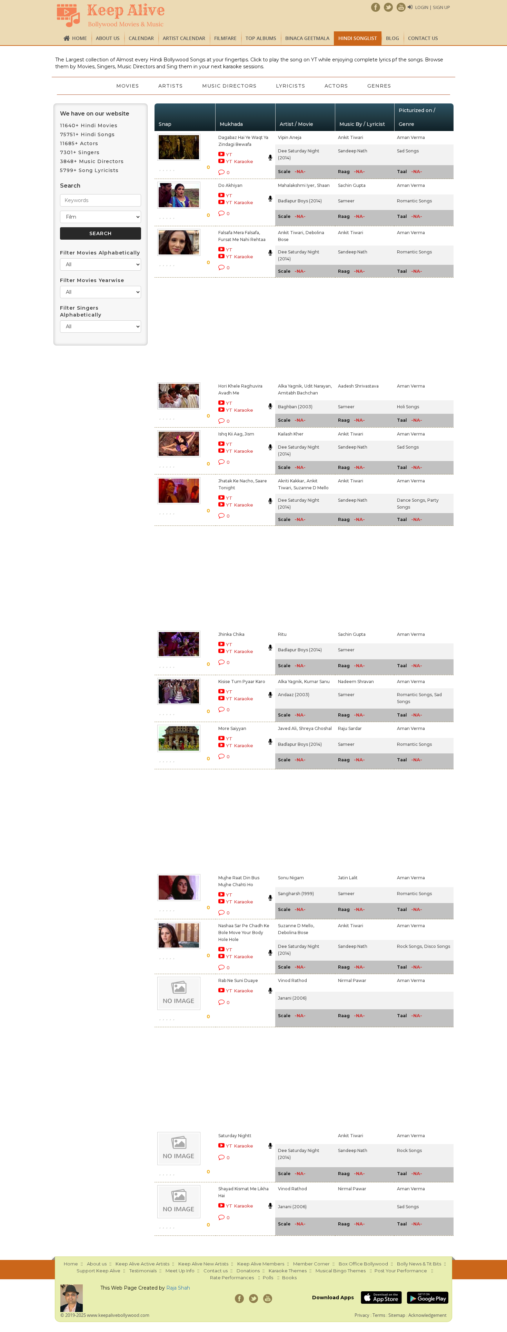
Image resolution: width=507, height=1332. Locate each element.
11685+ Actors (79, 143)
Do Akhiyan (230, 185)
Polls (268, 1277)
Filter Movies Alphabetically (100, 253)
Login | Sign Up (432, 7)
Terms (378, 1315)
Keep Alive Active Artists (142, 1263)
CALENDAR (141, 38)
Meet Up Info (180, 1270)
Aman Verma (411, 137)
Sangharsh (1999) (296, 893)
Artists (170, 86)
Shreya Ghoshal (315, 728)
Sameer (346, 200)
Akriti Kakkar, (291, 480)
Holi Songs (408, 406)
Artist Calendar (184, 38)
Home (79, 38)
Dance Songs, (411, 500)
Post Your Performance (401, 1270)
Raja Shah (178, 1288)
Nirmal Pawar (352, 980)
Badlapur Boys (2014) (300, 200)
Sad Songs (408, 150)
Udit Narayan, (318, 386)
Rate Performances (232, 1277)
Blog (392, 38)
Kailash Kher (291, 434)
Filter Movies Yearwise (92, 280)
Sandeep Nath (352, 150)
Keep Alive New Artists (203, 1263)
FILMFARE (225, 38)
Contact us (423, 38)
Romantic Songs (414, 200)
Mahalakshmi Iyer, (297, 185)
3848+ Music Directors (92, 161)
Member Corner (311, 1263)
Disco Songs (437, 946)
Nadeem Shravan (356, 681)
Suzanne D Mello (311, 487)
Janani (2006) (292, 998)
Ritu (282, 634)
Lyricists (290, 86)
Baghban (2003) (295, 406)
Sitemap (396, 1315)
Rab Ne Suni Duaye (238, 980)
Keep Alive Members (260, 1263)
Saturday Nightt (234, 1135)
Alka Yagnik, (290, 386)
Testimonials (143, 1270)
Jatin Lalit (348, 877)
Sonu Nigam (291, 877)
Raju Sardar (350, 728)
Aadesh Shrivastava (358, 386)
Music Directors (229, 86)
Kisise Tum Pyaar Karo (241, 681)
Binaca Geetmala (307, 38)
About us (108, 38)
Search (70, 185)
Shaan (323, 185)
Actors (336, 86)
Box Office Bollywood (363, 1263)
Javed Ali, (288, 728)
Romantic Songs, (415, 694)
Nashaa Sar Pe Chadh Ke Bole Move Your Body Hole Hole (243, 932)
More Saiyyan (232, 728)
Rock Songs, (410, 946)
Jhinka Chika (231, 634)
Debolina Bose (293, 932)
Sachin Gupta (352, 185)
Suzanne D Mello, (296, 925)
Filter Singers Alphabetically (80, 311)
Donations (248, 1270)
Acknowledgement (427, 1315)
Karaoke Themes (288, 1270)
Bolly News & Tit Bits (419, 1263)
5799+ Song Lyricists (89, 170)
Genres (379, 86)
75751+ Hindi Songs (87, 134)
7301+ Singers (80, 152)
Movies (127, 86)
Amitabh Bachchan (298, 392)
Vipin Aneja (289, 137)
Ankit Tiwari (350, 137)
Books (289, 1277)
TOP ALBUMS (261, 38)
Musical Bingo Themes (341, 1270)
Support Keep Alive (98, 1270)
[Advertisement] (241, 328)
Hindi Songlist (357, 38)
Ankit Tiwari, (291, 232)
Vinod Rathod (292, 980)
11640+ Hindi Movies (89, 125)
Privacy (362, 1315)
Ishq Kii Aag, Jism (236, 434)
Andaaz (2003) (293, 694)
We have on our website (94, 113)
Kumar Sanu (317, 681)
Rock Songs (409, 1150)
